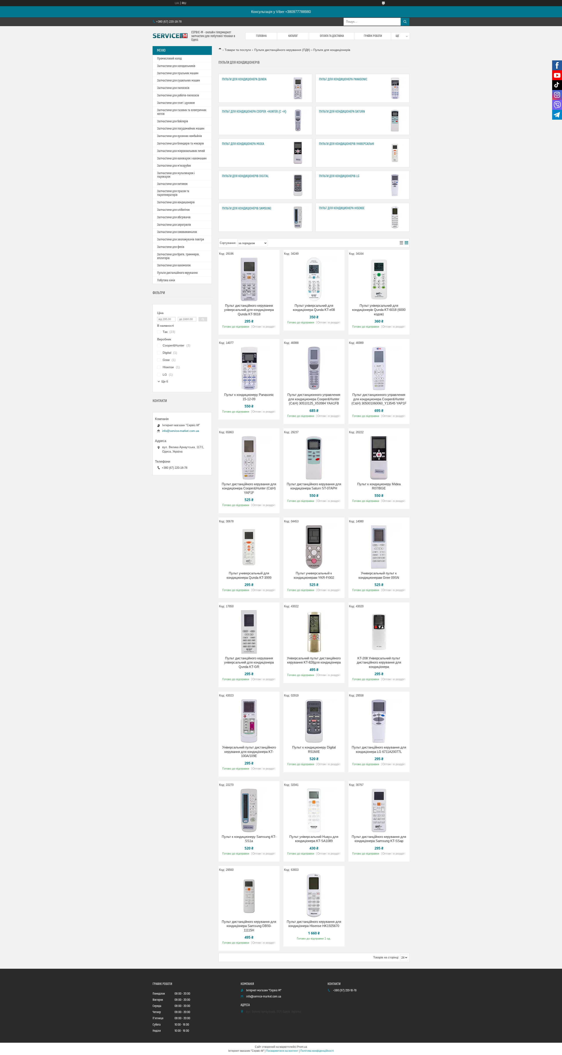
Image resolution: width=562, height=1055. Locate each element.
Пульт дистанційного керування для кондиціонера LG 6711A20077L (379, 749)
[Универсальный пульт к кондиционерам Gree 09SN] (379, 547)
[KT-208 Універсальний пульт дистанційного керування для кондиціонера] (379, 632)
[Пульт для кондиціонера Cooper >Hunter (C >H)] (298, 121)
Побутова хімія (166, 280)
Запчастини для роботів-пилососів (178, 95)
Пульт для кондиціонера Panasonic (343, 79)
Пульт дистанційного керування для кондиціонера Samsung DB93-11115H (249, 926)
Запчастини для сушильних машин (178, 80)
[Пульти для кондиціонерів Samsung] (298, 217)
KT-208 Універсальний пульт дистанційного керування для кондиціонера (379, 662)
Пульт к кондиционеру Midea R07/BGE (379, 486)
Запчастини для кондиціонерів (176, 202)
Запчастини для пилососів (173, 88)
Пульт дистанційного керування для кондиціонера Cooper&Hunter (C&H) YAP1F (249, 488)
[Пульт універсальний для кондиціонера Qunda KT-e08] (314, 279)
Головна (261, 36)
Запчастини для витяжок (172, 184)
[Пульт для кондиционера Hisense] (395, 217)
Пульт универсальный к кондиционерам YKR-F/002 (314, 575)
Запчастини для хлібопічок (173, 210)
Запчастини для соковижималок (177, 232)
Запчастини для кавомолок (174, 265)
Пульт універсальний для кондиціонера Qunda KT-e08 (314, 308)
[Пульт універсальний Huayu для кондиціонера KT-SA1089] (314, 810)
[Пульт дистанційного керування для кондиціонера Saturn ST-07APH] (314, 458)
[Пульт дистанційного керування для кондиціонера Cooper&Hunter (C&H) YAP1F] (249, 458)
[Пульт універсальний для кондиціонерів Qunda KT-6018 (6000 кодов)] (379, 279)
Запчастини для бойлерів (172, 121)
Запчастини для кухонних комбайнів (179, 136)
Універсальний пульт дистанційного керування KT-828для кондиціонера (314, 660)
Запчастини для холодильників (176, 66)
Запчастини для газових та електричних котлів (181, 112)
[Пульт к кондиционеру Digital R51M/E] (314, 721)
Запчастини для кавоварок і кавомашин (182, 158)
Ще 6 (164, 381)
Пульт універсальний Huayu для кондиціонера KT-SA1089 (313, 839)
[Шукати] (405, 22)
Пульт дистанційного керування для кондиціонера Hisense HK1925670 (314, 924)
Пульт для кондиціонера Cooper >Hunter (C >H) (254, 112)
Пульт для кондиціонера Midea (243, 144)
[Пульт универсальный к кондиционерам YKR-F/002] (314, 547)
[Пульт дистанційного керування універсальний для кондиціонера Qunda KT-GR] (249, 632)
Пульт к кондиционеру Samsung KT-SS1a (249, 839)
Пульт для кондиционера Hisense (341, 208)
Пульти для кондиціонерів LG (339, 176)
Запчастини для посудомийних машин (180, 128)
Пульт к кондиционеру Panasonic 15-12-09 (249, 397)
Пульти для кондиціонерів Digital (245, 176)
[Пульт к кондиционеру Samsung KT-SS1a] (249, 810)
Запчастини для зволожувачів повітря (180, 239)
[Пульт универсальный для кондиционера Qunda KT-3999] (249, 547)
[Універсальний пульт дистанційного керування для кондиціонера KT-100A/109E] (249, 721)
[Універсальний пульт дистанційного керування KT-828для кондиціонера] (314, 632)
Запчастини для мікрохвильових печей (181, 151)
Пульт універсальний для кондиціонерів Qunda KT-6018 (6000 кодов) (378, 310)
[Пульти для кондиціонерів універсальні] (395, 153)
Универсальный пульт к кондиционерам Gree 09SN (378, 575)
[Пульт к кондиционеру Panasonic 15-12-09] (249, 368)
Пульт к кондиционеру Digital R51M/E (314, 749)
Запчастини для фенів (170, 247)
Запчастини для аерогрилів (174, 225)
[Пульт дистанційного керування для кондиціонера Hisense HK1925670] (314, 895)
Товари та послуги (238, 50)
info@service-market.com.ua (180, 431)
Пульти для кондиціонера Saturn (342, 112)
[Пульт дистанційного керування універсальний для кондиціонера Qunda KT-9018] (249, 279)
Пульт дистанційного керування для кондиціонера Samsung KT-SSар (379, 839)
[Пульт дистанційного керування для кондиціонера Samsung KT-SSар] (379, 810)
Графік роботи (373, 36)
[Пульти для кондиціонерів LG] (395, 185)
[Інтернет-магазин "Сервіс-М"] (170, 36)
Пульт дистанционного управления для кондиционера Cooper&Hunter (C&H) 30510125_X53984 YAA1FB (313, 399)
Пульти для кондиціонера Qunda (244, 79)
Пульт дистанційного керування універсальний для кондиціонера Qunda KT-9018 (249, 310)
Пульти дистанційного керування (177, 273)
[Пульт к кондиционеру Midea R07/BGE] (379, 458)
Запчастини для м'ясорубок (174, 166)
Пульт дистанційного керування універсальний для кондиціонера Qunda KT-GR (249, 662)
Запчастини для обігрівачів (174, 217)
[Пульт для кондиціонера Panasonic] (395, 88)
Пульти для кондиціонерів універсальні (346, 144)
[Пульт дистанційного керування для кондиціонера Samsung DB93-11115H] (249, 895)
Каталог (293, 36)
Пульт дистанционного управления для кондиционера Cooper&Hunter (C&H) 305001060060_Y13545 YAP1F (378, 399)
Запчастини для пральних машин (177, 73)
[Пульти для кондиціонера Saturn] (395, 121)
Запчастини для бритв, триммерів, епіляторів (178, 256)
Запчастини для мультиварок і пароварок (176, 175)
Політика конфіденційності (317, 1050)
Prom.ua (302, 1046)
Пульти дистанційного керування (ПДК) (282, 50)
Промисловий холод (169, 58)
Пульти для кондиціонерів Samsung (246, 208)
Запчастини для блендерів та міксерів (180, 143)
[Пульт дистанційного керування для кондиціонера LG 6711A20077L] (379, 721)
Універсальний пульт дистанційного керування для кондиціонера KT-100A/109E (249, 751)
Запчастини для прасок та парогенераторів (173, 193)
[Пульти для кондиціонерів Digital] (298, 185)
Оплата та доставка (332, 36)
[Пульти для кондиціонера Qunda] (298, 88)
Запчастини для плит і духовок (176, 103)
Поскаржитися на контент (282, 1050)
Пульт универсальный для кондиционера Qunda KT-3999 (249, 575)
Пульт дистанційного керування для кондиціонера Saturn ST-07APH (314, 486)
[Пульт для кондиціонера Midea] (298, 153)
